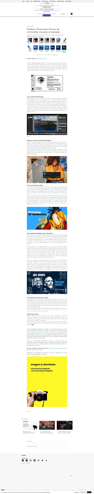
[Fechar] (92, 492)
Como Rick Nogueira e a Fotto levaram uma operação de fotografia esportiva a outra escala (46, 432)
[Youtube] (35, 460)
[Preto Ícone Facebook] (46, 460)
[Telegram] (27, 460)
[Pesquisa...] (71, 14)
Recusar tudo (83, 492)
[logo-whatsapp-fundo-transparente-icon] (31, 460)
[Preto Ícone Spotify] (42, 460)
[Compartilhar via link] (27, 411)
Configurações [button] (76, 492)
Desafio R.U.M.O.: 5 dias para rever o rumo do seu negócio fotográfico (64, 432)
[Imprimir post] (30, 411)
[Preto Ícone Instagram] (38, 460)
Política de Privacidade (46, 492)
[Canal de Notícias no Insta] (23, 460)
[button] (71, 17)
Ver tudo (71, 418)
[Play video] (47, 282)
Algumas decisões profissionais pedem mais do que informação (29, 432)
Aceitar (89, 492)
